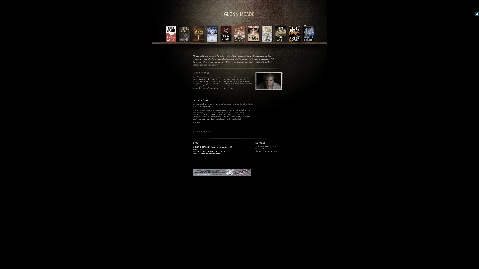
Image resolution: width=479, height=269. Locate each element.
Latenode (199, 112)
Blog (195, 142)
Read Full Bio (228, 88)
